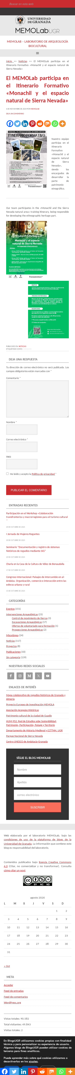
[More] (62, 123)
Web (8, 457)
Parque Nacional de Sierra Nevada (24, 736)
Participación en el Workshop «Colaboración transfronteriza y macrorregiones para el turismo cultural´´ (37, 517)
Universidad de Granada (33, 20)
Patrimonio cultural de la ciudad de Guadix (29, 715)
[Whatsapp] (55, 123)
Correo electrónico (17, 439)
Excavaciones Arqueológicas (27, 622)
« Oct (7, 966)
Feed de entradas (14, 991)
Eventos (10, 609)
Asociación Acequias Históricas (22, 710)
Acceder (8, 985)
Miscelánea (12, 635)
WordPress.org (12, 1002)
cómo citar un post (14, 870)
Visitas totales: (12, 1030)
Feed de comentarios (16, 997)
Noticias (22, 346)
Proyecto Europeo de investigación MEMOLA (30, 704)
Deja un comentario (15, 114)
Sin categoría (13, 657)
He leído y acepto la (33, 474)
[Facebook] (10, 123)
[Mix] (47, 123)
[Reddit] (40, 123)
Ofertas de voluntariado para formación (33, 626)
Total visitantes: (13, 1024)
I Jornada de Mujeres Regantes (22, 534)
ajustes (33, 1061)
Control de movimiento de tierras (30, 618)
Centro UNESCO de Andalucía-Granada (27, 741)
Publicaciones (13, 652)
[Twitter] (17, 123)
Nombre (11, 422)
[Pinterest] (32, 123)
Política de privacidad (43, 474)
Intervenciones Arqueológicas (22, 614)
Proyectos (11, 646)
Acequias (27, 349)
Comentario (13, 378)
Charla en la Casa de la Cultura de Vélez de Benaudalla (35, 564)
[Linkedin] (25, 123)
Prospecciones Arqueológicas (27, 630)
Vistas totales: (12, 1018)
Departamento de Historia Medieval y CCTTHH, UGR (34, 730)
